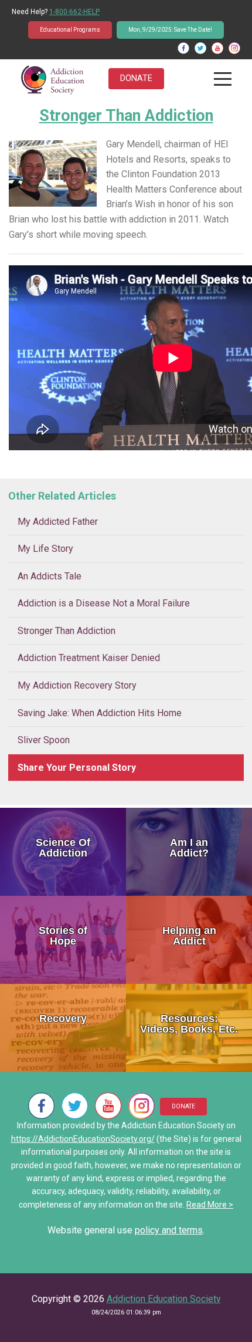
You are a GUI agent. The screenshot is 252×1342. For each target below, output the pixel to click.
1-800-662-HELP (74, 12)
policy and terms (169, 1230)
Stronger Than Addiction (66, 630)
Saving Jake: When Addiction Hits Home (100, 713)
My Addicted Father (58, 521)
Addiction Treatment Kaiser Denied (89, 657)
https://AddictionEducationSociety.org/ (83, 1139)
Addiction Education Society (164, 1298)
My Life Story (45, 548)
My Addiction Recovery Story (77, 685)
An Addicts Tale (49, 576)
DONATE (136, 78)
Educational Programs (70, 29)
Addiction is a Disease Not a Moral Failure (104, 603)
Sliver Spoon (44, 740)
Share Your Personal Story (77, 767)
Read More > (209, 1204)
